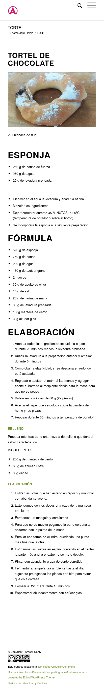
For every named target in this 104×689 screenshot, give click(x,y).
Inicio (30, 33)
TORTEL (16, 27)
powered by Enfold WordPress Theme (31, 677)
